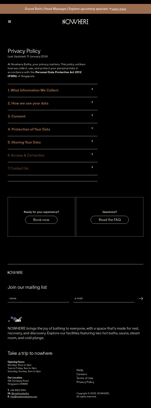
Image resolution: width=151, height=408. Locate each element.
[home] (75, 21)
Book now (41, 220)
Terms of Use (84, 378)
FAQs (79, 370)
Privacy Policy (85, 382)
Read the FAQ (110, 220)
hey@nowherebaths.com (23, 396)
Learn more (119, 8)
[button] (10, 22)
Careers (81, 374)
